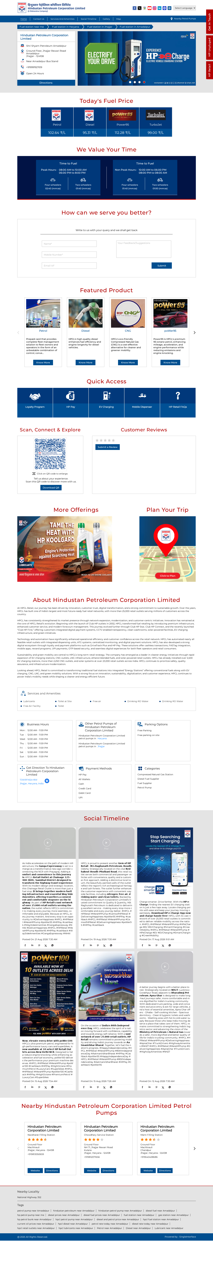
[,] (48, 994)
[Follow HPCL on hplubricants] (169, 8)
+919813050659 (36, 1154)
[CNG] (128, 313)
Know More (43, 362)
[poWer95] (170, 313)
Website (35, 1170)
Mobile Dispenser (142, 406)
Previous (19, 333)
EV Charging (106, 406)
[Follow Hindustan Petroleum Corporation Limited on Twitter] (140, 8)
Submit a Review (107, 447)
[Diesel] (86, 313)
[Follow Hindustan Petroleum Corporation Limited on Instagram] (154, 8)
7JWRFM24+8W (28, 779)
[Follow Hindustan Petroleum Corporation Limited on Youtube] (150, 8)
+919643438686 (149, 1157)
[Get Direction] (46, 782)
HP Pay (70, 406)
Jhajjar (101, 746)
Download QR (51, 487)
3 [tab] (139, 82)
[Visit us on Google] (145, 8)
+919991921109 (34, 67)
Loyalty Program (35, 406)
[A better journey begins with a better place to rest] (165, 967)
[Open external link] (209, 33)
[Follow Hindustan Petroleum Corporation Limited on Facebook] (135, 8)
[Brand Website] (164, 8)
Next (194, 333)
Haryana (102, 738)
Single (187, 1236)
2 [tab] (134, 82)
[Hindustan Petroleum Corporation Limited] (51, 12)
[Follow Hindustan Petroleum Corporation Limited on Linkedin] (159, 8)
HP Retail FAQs (178, 406)
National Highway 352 (29, 1197)
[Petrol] (43, 313)
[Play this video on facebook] (48, 844)
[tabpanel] (137, 58)
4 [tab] (144, 82)
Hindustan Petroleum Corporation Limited (44, 1128)
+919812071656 (92, 1157)
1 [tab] (130, 82)
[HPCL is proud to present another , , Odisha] (106, 844)
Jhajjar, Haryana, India (32, 783)
